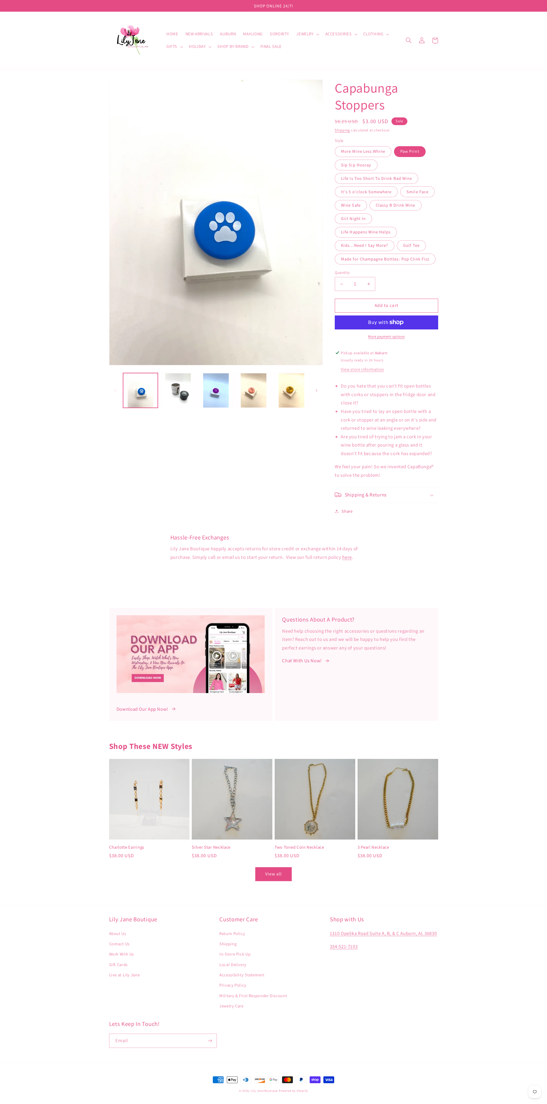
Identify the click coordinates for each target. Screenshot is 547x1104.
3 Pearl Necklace (373, 847)
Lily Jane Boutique (264, 1091)
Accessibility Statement (242, 974)
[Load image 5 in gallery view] (291, 390)
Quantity (342, 272)
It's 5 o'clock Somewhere (366, 191)
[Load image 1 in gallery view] (140, 390)
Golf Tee (411, 245)
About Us (117, 933)
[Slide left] (115, 390)
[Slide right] (316, 390)
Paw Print (409, 151)
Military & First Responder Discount (253, 995)
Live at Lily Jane (124, 974)
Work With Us (121, 954)
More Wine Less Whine (363, 151)
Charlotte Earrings (126, 847)
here (347, 557)
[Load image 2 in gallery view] (178, 390)
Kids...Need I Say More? (364, 245)
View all (273, 874)
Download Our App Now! (142, 709)
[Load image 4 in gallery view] (253, 390)
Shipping (342, 130)
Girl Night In (353, 218)
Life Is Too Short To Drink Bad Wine (376, 178)
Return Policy (232, 933)
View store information (362, 369)
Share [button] (347, 511)
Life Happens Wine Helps (366, 232)
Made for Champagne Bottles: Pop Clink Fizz (385, 259)
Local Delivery (232, 964)
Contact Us (119, 943)
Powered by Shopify (293, 1091)
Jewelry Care (231, 1006)
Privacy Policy (232, 985)
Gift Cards (118, 964)
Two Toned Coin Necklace (299, 847)
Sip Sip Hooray (356, 165)
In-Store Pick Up (234, 954)
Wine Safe (350, 205)
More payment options (386, 336)
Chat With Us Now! (302, 660)
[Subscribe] (209, 1041)
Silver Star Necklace (211, 847)
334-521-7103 (344, 946)
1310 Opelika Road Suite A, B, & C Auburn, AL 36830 (383, 933)
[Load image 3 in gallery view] (216, 390)
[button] (307, 34)
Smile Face (417, 191)
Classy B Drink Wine (395, 205)
